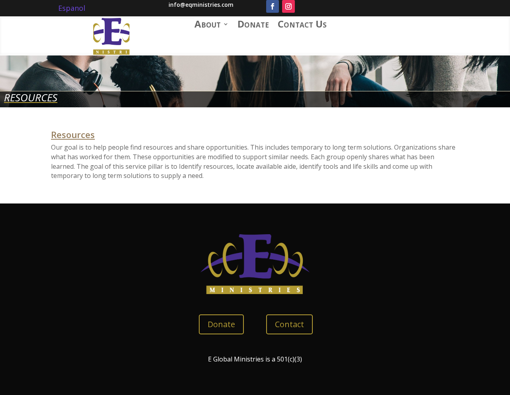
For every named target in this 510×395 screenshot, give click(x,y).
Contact (289, 324)
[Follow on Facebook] (272, 6)
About (207, 25)
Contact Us (302, 25)
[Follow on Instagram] (288, 6)
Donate (253, 25)
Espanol (71, 8)
